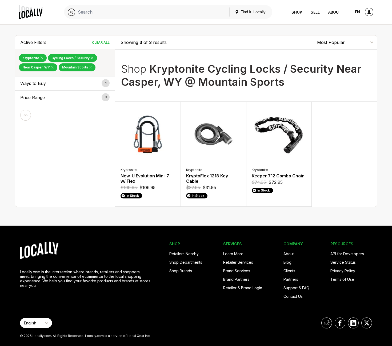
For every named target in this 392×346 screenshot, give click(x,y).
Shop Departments (185, 262)
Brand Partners (236, 279)
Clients (289, 270)
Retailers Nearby (184, 253)
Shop (296, 12)
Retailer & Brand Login (242, 288)
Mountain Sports (75, 67)
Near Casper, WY (36, 67)
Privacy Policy (342, 270)
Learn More (233, 253)
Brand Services (236, 270)
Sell (315, 12)
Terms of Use (342, 279)
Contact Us (293, 296)
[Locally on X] (366, 322)
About (334, 12)
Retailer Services (238, 262)
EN (357, 12)
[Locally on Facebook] (340, 322)
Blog (287, 262)
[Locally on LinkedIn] (353, 322)
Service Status (343, 262)
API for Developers (347, 253)
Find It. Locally (252, 12)
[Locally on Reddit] (326, 322)
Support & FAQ (296, 288)
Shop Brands (180, 270)
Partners (290, 279)
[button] (65, 83)
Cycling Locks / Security (70, 58)
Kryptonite (31, 58)
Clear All (101, 42)
